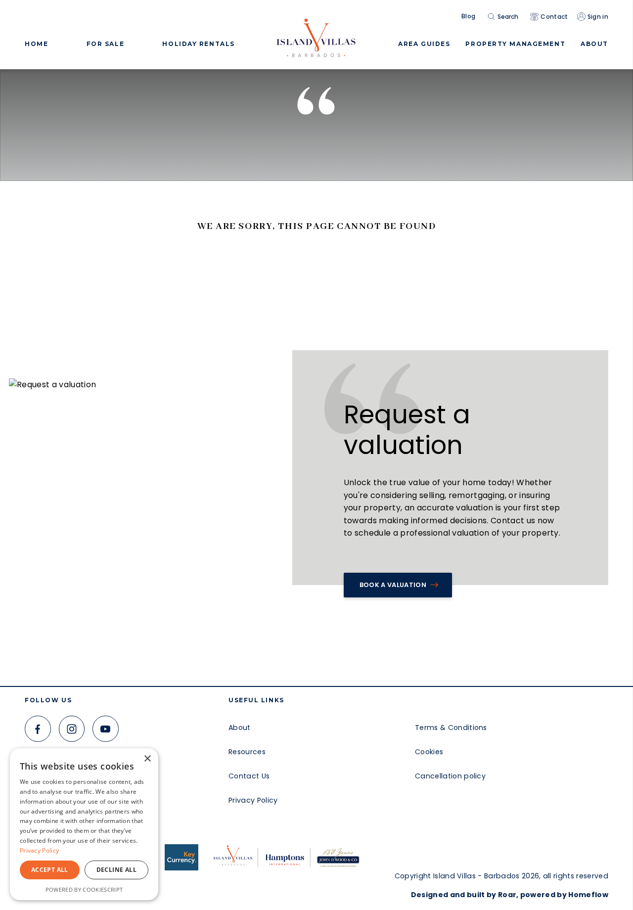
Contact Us (249, 776)
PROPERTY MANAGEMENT (515, 43)
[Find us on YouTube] (105, 729)
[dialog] (84, 824)
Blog (468, 16)
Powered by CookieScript (84, 889)
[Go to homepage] (316, 34)
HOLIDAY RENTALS (198, 43)
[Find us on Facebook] (38, 729)
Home (36, 43)
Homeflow (588, 895)
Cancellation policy (450, 776)
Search (507, 16)
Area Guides (424, 43)
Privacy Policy (252, 800)
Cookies (429, 752)
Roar (507, 895)
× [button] (147, 759)
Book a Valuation (393, 585)
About (239, 727)
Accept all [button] (49, 869)
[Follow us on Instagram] (72, 729)
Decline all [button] (116, 869)
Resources (247, 752)
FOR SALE (105, 43)
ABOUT (594, 43)
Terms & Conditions (451, 727)
